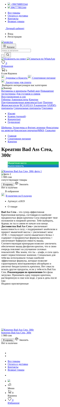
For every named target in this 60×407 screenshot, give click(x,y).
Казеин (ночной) (17, 116)
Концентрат (14, 119)
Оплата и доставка (18, 364)
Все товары (14, 361)
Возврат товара (16, 369)
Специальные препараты (27, 108)
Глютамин (47, 108)
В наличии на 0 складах (19, 195)
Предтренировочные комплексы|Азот (21, 102)
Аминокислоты (19, 99)
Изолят (11, 113)
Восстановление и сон (13, 96)
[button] (33, 387)
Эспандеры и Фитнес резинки (28, 127)
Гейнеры (6, 99)
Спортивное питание (19, 138)
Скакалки (50, 130)
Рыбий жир (33, 91)
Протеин (48, 102)
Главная (12, 135)
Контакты (13, 367)
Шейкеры (6, 127)
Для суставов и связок (28, 93)
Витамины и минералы (14, 91)
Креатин (33, 99)
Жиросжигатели (10, 105)
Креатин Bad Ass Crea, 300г (16, 332)
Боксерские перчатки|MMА (29, 130)
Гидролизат (14, 122)
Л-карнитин (40, 105)
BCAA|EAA (26, 105)
